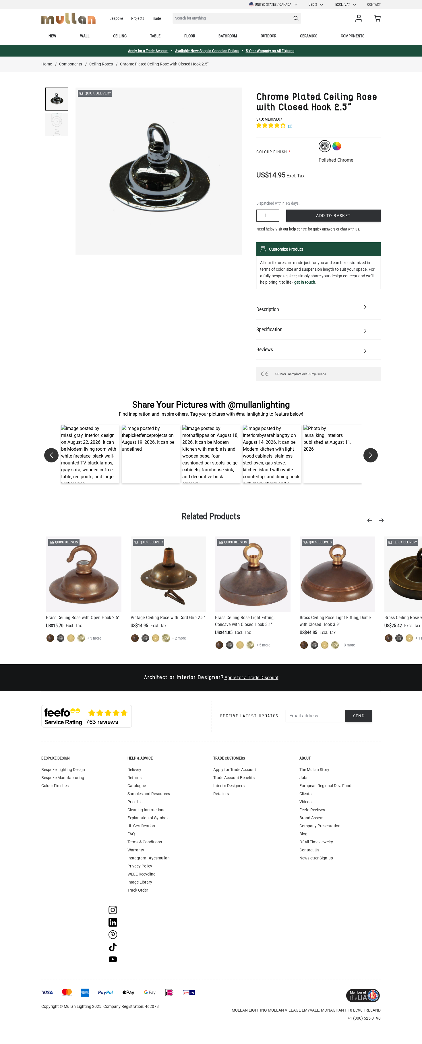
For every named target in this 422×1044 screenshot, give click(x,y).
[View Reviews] (318, 126)
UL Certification (141, 826)
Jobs (303, 777)
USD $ (313, 5)
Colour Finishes (55, 785)
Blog (303, 834)
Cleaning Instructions (146, 809)
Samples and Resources (148, 793)
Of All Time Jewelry (316, 842)
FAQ (131, 834)
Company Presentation (319, 826)
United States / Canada (273, 5)
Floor (189, 36)
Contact (374, 5)
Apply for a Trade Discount (251, 677)
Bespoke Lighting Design (63, 769)
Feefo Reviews (312, 809)
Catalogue (136, 785)
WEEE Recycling (141, 874)
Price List (135, 801)
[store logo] (68, 18)
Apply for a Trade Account (148, 51)
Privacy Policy (139, 866)
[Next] (383, 520)
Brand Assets (311, 818)
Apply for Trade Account (234, 769)
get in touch (304, 282)
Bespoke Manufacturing (62, 777)
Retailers (221, 793)
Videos (305, 801)
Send (359, 716)
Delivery (134, 769)
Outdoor (268, 36)
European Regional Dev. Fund (325, 785)
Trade (156, 18)
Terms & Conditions (144, 842)
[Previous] (371, 520)
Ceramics (308, 36)
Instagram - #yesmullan (148, 858)
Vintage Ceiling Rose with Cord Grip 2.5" (168, 617)
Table (155, 36)
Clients (305, 793)
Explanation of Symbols (148, 818)
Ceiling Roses (101, 64)
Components (352, 36)
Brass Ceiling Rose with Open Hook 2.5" (82, 617)
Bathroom (227, 36)
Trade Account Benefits (234, 777)
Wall (85, 36)
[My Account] (360, 18)
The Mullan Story (314, 769)
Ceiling (120, 36)
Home (46, 64)
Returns (134, 777)
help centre (298, 229)
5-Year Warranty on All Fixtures (270, 51)
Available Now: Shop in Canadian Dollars (207, 51)
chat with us (349, 229)
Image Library (139, 882)
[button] (90, 454)
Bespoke (116, 18)
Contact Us (309, 850)
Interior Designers (229, 785)
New (52, 36)
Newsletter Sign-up (316, 858)
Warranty (135, 850)
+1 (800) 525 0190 (364, 1018)
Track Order (137, 890)
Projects (137, 18)
